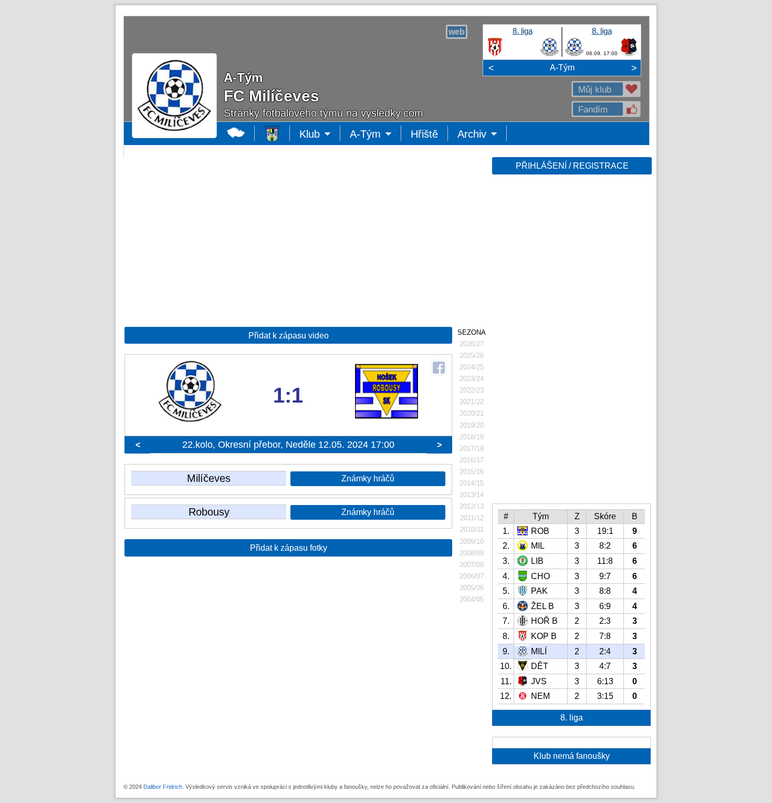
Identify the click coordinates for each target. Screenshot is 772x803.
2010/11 (472, 529)
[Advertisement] (571, 342)
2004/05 (472, 599)
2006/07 (472, 576)
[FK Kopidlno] (495, 54)
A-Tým (562, 67)
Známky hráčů (367, 478)
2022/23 (472, 390)
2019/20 (472, 425)
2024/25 (472, 367)
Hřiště (424, 134)
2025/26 (472, 355)
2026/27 (472, 344)
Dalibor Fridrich (162, 787)
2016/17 (472, 460)
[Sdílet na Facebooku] (438, 367)
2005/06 (472, 588)
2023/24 (472, 379)
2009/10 (472, 541)
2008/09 (472, 553)
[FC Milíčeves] (549, 54)
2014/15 (472, 483)
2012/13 (472, 506)
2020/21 (472, 413)
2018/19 (472, 437)
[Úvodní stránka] (272, 133)
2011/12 (472, 518)
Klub (319, 134)
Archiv (482, 134)
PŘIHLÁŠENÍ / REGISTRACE (572, 165)
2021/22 (472, 402)
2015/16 (472, 472)
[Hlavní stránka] (236, 133)
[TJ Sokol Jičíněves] (629, 54)
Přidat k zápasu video (288, 335)
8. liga (523, 30)
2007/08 (472, 565)
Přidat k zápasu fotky (288, 547)
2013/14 (472, 495)
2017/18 (472, 448)
